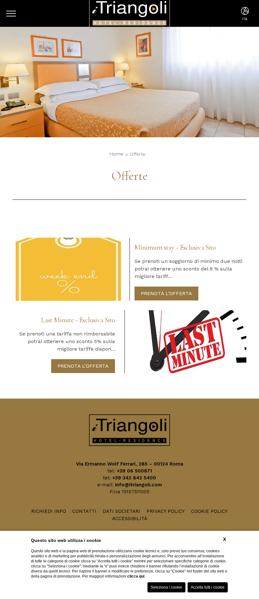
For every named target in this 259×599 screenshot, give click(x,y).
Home (116, 154)
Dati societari (121, 511)
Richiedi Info (48, 511)
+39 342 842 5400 (134, 478)
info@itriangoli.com (138, 485)
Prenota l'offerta (166, 293)
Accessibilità (129, 518)
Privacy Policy (166, 511)
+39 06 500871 (134, 471)
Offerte (138, 154)
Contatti (84, 511)
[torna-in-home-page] (129, 431)
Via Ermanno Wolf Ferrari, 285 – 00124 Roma (129, 464)
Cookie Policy (209, 511)
